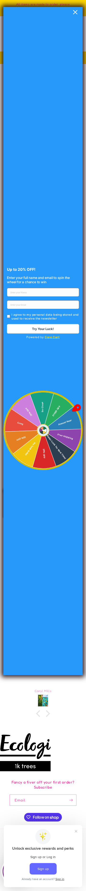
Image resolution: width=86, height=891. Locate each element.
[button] (39, 713)
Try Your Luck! (43, 329)
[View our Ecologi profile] (25, 752)
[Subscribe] (71, 800)
